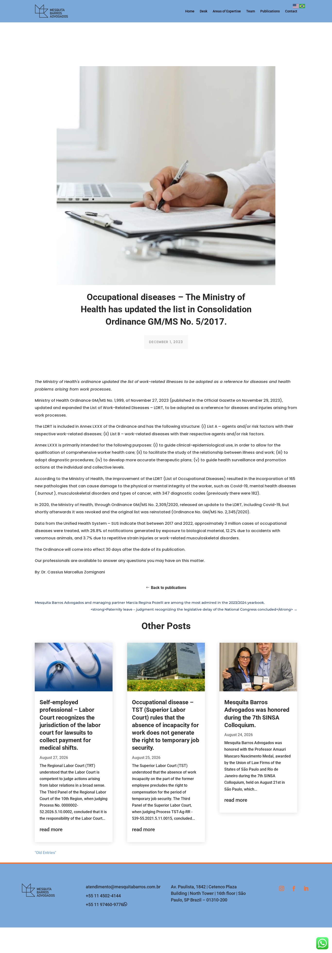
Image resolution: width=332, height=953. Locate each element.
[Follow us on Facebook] (293, 888)
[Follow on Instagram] (281, 888)
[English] (296, 5)
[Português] (302, 5)
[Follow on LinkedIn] (306, 888)
